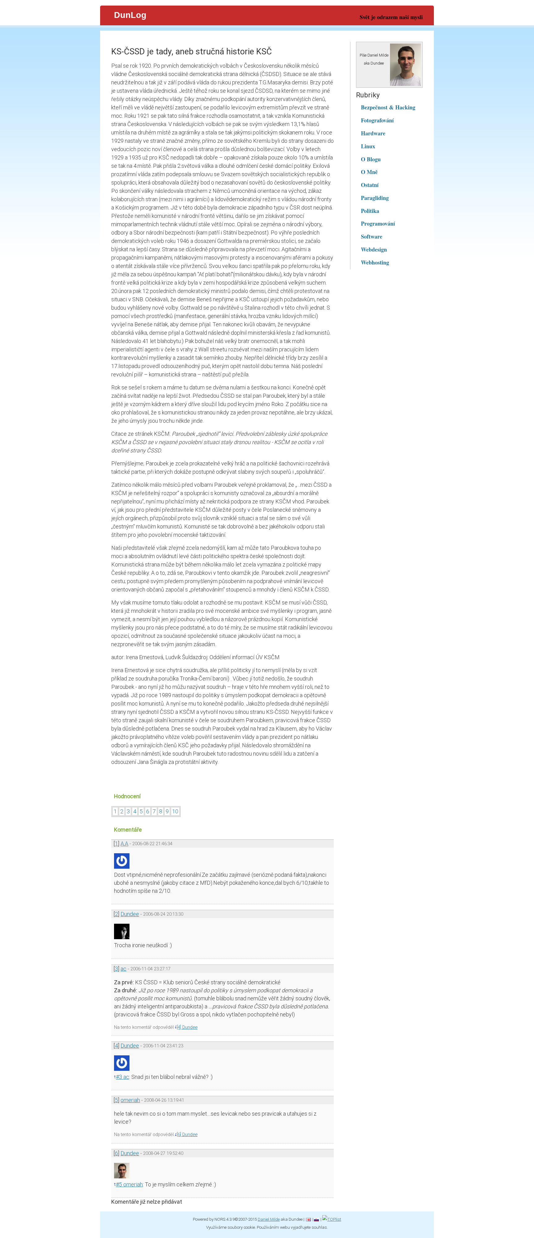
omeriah (130, 1100)
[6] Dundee (187, 1134)
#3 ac (122, 1077)
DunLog (130, 15)
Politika (370, 211)
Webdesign (374, 249)
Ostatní (370, 185)
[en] (308, 1219)
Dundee (130, 914)
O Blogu (371, 159)
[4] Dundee (187, 1027)
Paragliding (375, 198)
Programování (378, 223)
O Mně (369, 172)
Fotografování (377, 120)
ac (123, 968)
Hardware (373, 133)
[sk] (316, 1219)
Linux (368, 146)
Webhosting (375, 262)
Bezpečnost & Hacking (388, 107)
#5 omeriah (129, 1184)
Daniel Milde (269, 1219)
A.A (124, 843)
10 (175, 811)
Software (371, 236)
